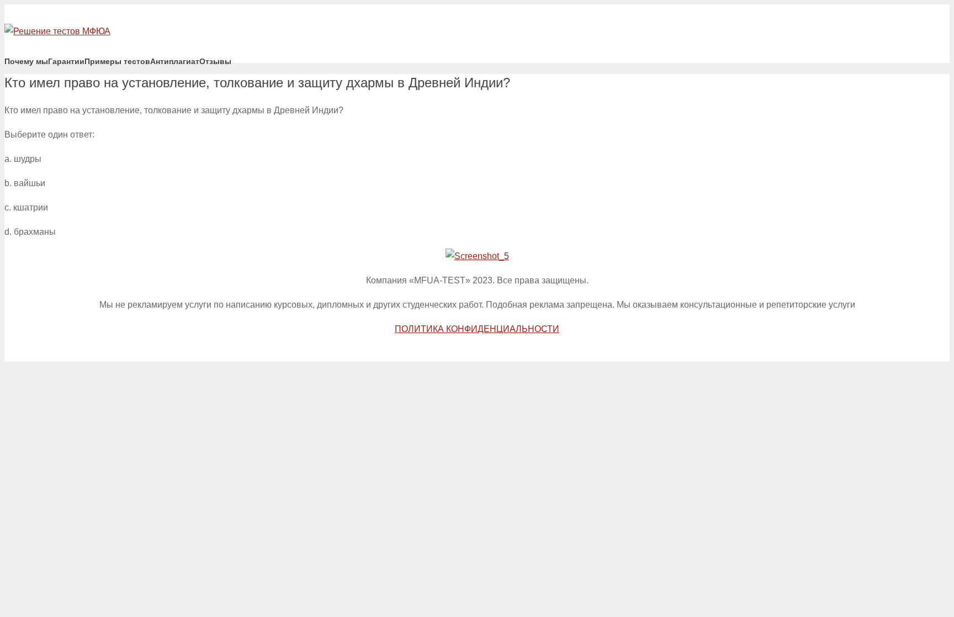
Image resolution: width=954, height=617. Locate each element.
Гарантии (66, 61)
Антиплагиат (174, 61)
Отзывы (215, 61)
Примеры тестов (117, 61)
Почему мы (26, 61)
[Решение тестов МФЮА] (57, 31)
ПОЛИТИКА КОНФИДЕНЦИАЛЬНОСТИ (477, 329)
